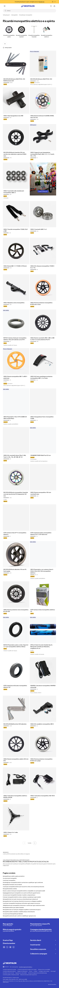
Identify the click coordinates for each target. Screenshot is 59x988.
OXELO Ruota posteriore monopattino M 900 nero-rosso (41, 303)
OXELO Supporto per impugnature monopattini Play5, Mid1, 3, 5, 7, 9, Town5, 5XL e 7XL (42, 154)
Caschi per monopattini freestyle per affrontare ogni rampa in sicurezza (21, 903)
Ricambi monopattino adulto (9, 36)
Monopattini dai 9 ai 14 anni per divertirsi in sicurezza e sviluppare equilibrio (22, 901)
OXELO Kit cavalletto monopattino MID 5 (42, 724)
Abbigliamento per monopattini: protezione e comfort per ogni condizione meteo (24, 905)
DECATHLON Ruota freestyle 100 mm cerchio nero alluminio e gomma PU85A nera (15, 154)
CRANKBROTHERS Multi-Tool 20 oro (40, 455)
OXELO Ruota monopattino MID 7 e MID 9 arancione (15, 377)
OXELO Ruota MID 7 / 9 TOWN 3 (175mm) (15, 266)
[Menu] (4, 6)
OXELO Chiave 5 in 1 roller (10, 832)
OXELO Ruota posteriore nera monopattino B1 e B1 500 (16, 610)
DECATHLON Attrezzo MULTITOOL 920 (41, 79)
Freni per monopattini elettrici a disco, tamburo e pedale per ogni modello (22, 897)
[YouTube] (10, 947)
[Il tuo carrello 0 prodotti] (54, 6)
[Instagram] (13, 947)
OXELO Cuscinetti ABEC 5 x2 (38, 229)
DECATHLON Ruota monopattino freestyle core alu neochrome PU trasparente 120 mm (15, 494)
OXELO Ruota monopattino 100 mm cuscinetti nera (40, 493)
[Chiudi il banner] (55, 2)
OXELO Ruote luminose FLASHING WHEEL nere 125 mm (42, 116)
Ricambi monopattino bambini (21, 36)
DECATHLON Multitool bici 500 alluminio (14, 724)
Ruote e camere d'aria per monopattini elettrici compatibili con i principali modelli (24, 890)
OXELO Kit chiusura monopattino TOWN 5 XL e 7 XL (42, 266)
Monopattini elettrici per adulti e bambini (13, 907)
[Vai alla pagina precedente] (24, 843)
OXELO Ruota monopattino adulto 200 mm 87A (16, 759)
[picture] (16, 64)
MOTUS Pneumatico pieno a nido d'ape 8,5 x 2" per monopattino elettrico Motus (15, 645)
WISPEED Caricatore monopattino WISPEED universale (43, 686)
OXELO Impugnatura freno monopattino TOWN (42, 417)
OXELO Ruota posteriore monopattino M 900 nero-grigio (41, 759)
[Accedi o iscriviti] (51, 6)
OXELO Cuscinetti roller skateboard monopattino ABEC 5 (13, 191)
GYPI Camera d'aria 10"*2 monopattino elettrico (15, 533)
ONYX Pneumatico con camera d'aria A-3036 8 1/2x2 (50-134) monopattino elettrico (41, 571)
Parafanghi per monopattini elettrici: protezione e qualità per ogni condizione (23, 882)
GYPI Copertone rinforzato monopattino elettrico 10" (15, 686)
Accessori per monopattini (10, 878)
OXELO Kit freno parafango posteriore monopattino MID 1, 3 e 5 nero (41, 377)
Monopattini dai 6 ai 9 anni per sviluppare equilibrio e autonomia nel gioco (22, 909)
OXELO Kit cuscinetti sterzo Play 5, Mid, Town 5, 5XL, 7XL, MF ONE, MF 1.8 (14, 456)
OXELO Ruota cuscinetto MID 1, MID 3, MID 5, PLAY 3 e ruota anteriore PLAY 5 (42, 338)
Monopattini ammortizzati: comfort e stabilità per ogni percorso (19, 915)
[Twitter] (7, 947)
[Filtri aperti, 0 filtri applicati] (5, 43)
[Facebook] (4, 947)
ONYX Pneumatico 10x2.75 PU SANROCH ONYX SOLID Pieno (15, 417)
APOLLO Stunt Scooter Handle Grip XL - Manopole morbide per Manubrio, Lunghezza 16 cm (41, 646)
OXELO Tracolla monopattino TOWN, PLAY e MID (15, 230)
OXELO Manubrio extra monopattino (13, 302)
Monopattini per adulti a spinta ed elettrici (13, 876)
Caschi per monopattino (9, 880)
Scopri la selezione (43, 191)
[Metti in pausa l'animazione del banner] (53, 2)
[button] (51, 84)
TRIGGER (12, 860)
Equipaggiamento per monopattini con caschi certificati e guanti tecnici (21, 893)
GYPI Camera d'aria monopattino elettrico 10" (42, 610)
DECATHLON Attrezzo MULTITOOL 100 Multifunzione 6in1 (14, 79)
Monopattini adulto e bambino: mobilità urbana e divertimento (19, 911)
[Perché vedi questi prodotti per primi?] (3, 47)
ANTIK (27, 860)
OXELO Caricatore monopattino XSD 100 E (42, 795)
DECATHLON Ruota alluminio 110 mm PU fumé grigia (15, 570)
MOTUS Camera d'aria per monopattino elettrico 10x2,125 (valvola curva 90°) (15, 338)
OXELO (4, 860)
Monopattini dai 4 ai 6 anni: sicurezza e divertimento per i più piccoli (20, 899)
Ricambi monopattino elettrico (46, 36)
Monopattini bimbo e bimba (10, 888)
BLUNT (8, 860)
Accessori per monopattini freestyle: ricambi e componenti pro (19, 895)
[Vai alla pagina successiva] (34, 843)
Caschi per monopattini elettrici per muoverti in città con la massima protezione (23, 886)
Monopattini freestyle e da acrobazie (12, 884)
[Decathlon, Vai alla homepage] (28, 6)
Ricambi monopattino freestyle (34, 36)
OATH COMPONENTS (20, 860)
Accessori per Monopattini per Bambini (13, 913)
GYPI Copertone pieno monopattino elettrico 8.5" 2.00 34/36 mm (41, 533)
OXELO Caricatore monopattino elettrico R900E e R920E (15, 796)
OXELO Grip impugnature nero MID (13, 115)
